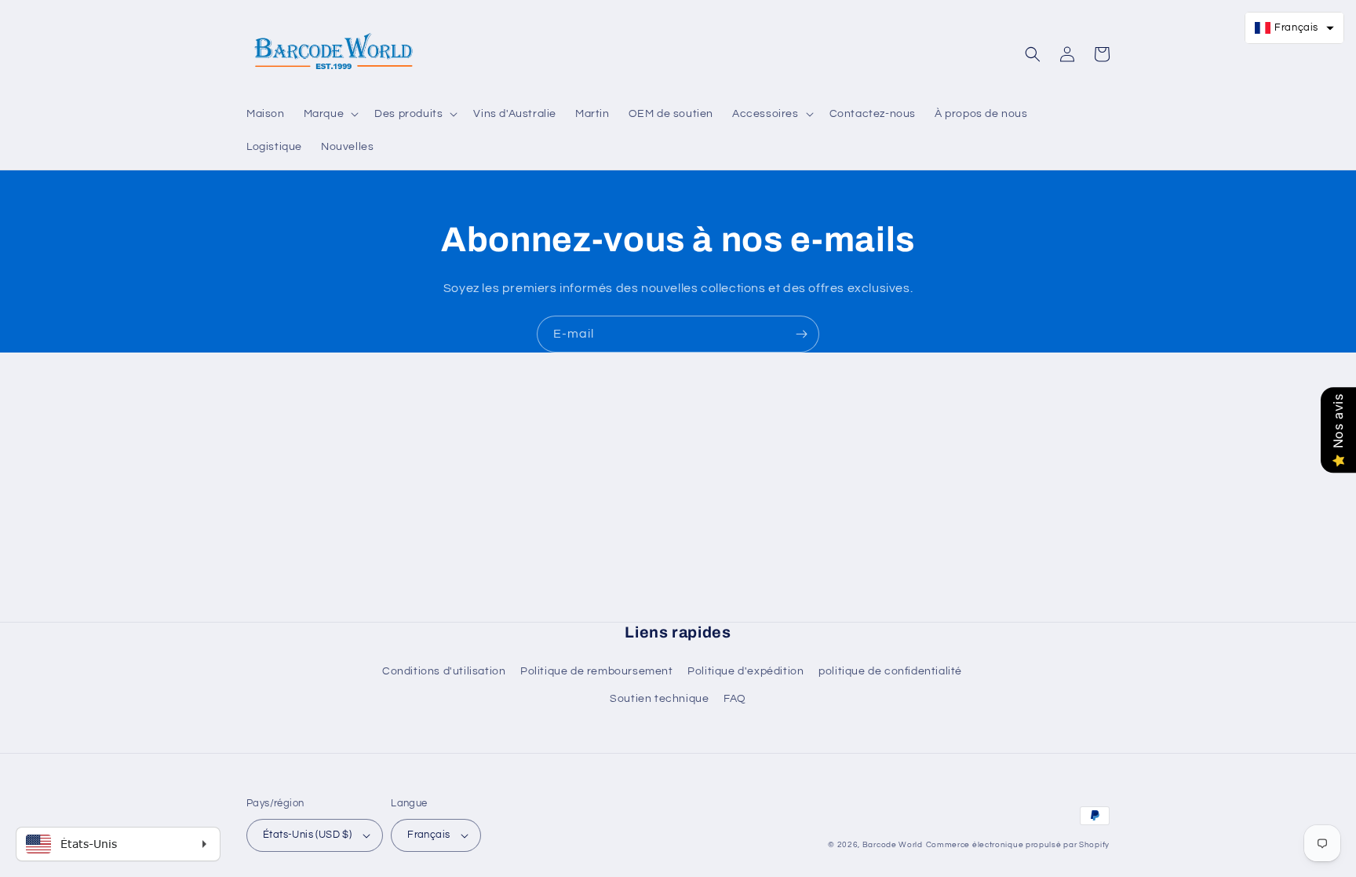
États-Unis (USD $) (307, 834)
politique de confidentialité (890, 671)
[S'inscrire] (801, 334)
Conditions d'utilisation (443, 671)
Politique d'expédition (745, 671)
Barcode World (892, 845)
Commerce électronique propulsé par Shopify (1018, 845)
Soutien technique (659, 698)
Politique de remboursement (596, 671)
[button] (330, 113)
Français (428, 834)
